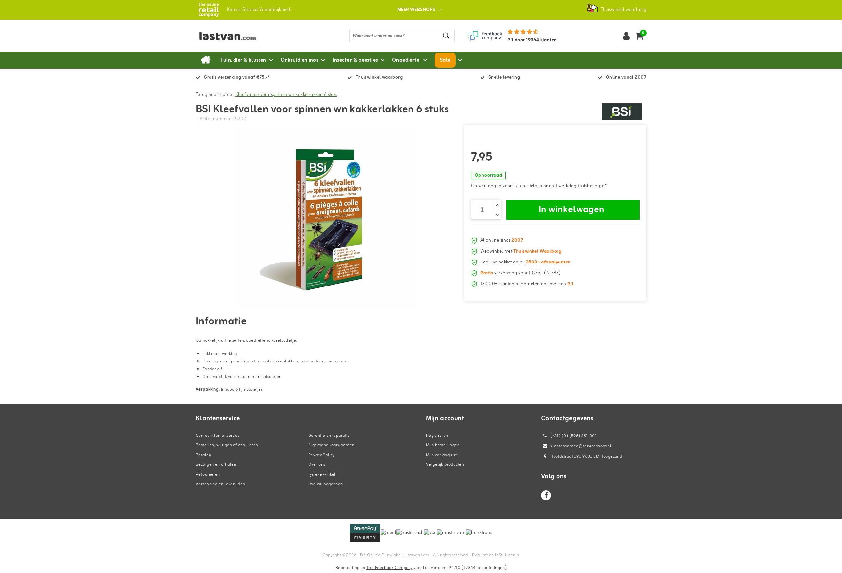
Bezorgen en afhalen (216, 464)
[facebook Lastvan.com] (546, 495)
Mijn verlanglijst (441, 455)
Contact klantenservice (218, 435)
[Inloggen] (626, 35)
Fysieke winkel (322, 474)
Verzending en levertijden (220, 484)
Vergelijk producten (445, 464)
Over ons (316, 464)
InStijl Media (507, 555)
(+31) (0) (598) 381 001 (573, 436)
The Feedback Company (389, 567)
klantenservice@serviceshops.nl (580, 446)
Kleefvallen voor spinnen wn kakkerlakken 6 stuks (286, 95)
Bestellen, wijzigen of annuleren (227, 445)
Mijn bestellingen (442, 445)
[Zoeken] (446, 36)
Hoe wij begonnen (325, 484)
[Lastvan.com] (209, 9)
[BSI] (621, 111)
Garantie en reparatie (329, 435)
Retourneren (208, 474)
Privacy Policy (321, 455)
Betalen (203, 455)
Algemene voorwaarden (331, 445)
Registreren (437, 435)
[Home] (205, 60)
